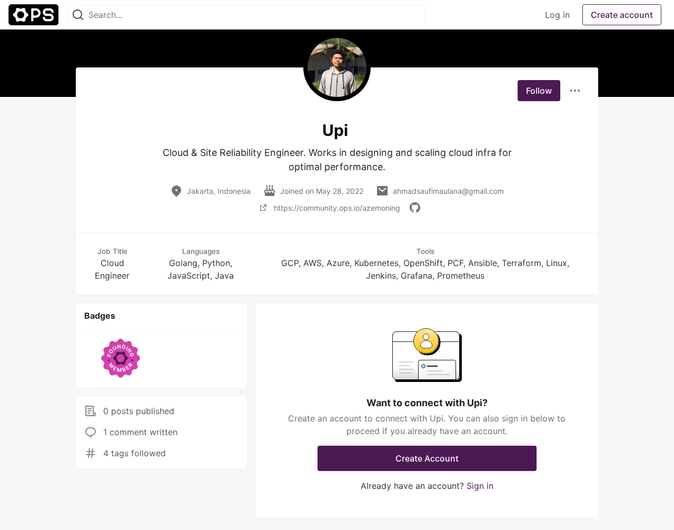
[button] (120, 358)
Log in (557, 14)
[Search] (77, 15)
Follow (539, 90)
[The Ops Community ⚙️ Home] (33, 14)
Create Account (427, 458)
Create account (622, 14)
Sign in (480, 485)
